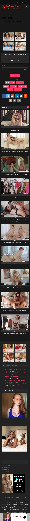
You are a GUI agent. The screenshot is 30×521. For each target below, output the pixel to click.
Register (23, 2)
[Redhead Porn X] (12, 7)
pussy (14, 86)
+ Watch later (15, 75)
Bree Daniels (11, 82)
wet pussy (18, 89)
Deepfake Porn (6, 465)
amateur (21, 82)
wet (10, 89)
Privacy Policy (9, 497)
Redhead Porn (6, 471)
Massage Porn (6, 467)
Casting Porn (5, 469)
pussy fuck (23, 86)
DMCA (17, 497)
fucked (6, 86)
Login (17, 2)
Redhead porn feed (11, 366)
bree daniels (16, 79)
